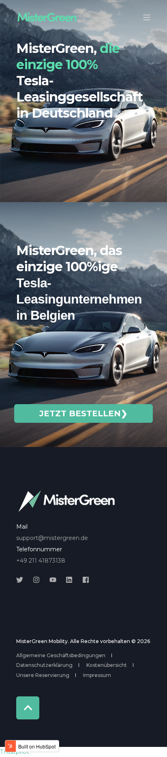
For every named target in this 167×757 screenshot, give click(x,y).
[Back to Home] (46, 17)
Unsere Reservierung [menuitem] (42, 675)
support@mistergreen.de (52, 538)
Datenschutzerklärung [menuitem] (44, 665)
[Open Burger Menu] (147, 17)
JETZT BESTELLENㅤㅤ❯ (83, 413)
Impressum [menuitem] (97, 675)
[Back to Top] (27, 707)
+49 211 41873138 (40, 560)
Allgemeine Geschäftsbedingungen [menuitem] (60, 655)
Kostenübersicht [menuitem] (106, 665)
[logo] (67, 501)
